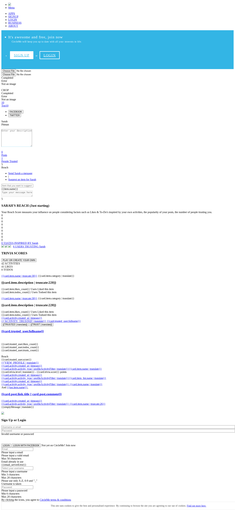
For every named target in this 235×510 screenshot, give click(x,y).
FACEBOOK (16, 111)
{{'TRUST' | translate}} (41, 324)
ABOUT (13, 25)
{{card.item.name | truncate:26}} (87, 403)
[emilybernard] (2, 246)
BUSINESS (15, 22)
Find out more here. (196, 506)
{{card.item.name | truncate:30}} (19, 275)
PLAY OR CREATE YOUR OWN (19, 260)
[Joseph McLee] (9, 246)
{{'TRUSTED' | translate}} (15, 324)
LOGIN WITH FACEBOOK (26, 445)
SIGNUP (13, 16)
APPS (11, 13)
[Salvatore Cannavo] (6, 246)
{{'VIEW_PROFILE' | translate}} (20, 362)
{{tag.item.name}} (17, 387)
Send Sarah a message (20, 173)
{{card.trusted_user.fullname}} (64, 321)
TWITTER (15, 115)
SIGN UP (21, 55)
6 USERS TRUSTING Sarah (29, 246)
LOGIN (12, 19)
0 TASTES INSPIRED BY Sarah (19, 243)
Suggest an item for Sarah (22, 179)
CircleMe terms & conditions (55, 499)
